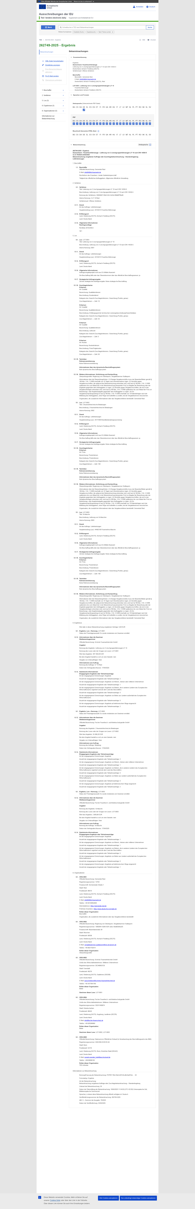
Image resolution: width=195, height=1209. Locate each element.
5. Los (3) (45, 100)
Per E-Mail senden (52, 76)
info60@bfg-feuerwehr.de (88, 79)
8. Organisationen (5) (49, 111)
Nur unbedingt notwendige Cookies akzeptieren (138, 1198)
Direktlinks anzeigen (52, 65)
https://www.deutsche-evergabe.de (105, 909)
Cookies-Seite (55, 1200)
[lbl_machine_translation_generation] (98, 131)
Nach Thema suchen (105, 32)
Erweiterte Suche (79, 32)
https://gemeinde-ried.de (98, 906)
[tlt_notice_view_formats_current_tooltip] (150, 145)
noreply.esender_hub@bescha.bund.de (97, 1057)
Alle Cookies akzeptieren (108, 1198)
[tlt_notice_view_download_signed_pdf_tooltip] (84, 110)
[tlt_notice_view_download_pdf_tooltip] (74, 123)
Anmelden (139, 7)
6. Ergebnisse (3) (48, 105)
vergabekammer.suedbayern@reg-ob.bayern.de (100, 945)
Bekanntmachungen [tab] (46, 52)
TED (40, 40)
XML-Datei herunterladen (54, 61)
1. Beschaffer (46, 90)
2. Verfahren (46, 95)
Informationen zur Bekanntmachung (48, 117)
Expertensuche (91, 32)
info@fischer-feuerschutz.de (93, 1020)
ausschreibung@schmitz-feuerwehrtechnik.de (99, 981)
